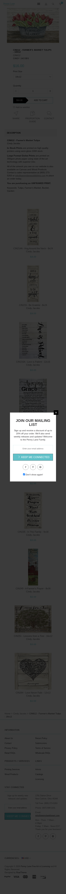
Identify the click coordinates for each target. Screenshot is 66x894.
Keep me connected (34, 457)
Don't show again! (34, 474)
